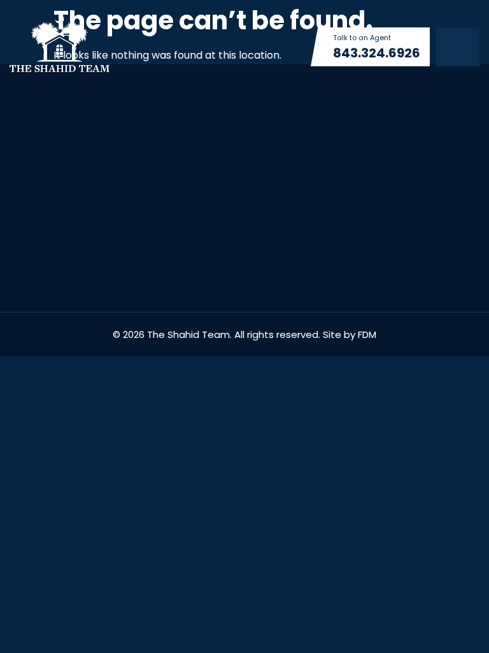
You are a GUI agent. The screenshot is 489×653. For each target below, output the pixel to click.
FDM (367, 334)
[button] (458, 46)
